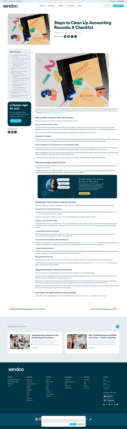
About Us (48, 379)
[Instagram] (106, 404)
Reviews (48, 390)
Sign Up (108, 6)
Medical (28, 388)
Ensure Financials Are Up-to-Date (21, 59)
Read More (35, 348)
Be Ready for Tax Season (18, 61)
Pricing (80, 5)
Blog (85, 381)
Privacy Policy (68, 427)
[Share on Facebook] (65, 36)
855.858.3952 (120, 1)
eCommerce (29, 381)
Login (47, 386)
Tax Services (10, 383)
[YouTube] (117, 404)
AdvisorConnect (68, 388)
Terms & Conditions (77, 427)
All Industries (30, 400)
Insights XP (67, 379)
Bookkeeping (57, 32)
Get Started (118, 6)
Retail (28, 394)
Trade (28, 392)
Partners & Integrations (70, 381)
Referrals (86, 386)
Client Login (112, 1)
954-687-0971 (106, 385)
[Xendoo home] (10, 6)
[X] (112, 404)
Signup (47, 388)
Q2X (66, 383)
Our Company (70, 5)
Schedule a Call (16, 120)
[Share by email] (75, 36)
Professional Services (32, 383)
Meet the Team (49, 381)
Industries (60, 5)
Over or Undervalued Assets (19, 87)
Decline (81, 424)
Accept (73, 424)
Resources (86, 388)
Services (42, 5)
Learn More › (19, 1)
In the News (48, 396)
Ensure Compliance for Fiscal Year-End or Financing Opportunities (20, 65)
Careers (48, 383)
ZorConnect (67, 386)
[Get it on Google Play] (109, 400)
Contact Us (106, 388)
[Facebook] (104, 404)
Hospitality (29, 390)
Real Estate (29, 398)
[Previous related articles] (113, 326)
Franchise (29, 386)
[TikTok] (114, 404)
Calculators (86, 379)
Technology (51, 5)
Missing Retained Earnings (19, 89)
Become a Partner (50, 394)
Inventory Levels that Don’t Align (21, 78)
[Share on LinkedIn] (68, 36)
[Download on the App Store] (108, 396)
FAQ (85, 383)
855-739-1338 (106, 381)
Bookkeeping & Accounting (14, 379)
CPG (28, 396)
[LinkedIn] (109, 404)
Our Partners (49, 392)
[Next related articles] (117, 326)
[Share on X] (72, 36)
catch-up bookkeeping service (56, 112)
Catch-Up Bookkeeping (13, 381)
